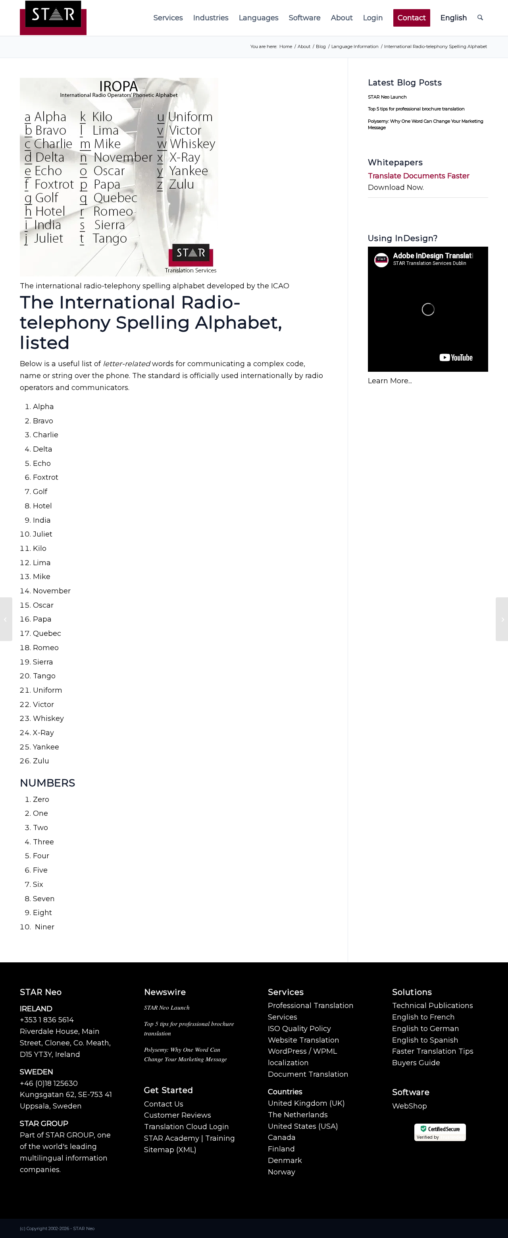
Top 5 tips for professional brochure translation (416, 109)
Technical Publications (432, 1005)
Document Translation (308, 1074)
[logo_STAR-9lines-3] (53, 18)
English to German (425, 1028)
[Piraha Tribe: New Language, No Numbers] (6, 619)
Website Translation (303, 1040)
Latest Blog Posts (405, 82)
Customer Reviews (177, 1115)
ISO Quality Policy (299, 1028)
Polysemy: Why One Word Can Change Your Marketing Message (425, 124)
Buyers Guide (416, 1062)
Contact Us (163, 1104)
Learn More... (390, 381)
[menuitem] (168, 18)
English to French (423, 1017)
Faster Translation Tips (432, 1051)
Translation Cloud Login (186, 1126)
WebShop (409, 1106)
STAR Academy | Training (189, 1138)
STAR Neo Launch (387, 97)
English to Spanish (425, 1040)
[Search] (480, 18)
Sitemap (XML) (170, 1149)
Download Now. (396, 187)
